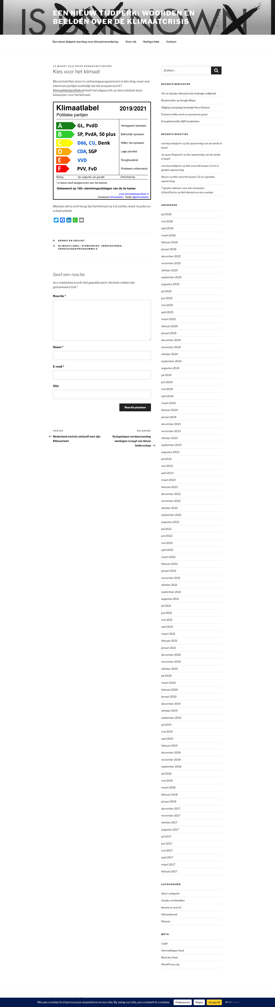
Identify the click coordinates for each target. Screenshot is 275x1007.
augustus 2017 (170, 829)
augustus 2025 (170, 284)
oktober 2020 (169, 668)
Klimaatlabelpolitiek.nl (68, 90)
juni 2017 (166, 843)
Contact (171, 41)
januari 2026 (168, 249)
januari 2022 (168, 570)
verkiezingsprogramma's (78, 249)
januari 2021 (168, 647)
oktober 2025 (169, 270)
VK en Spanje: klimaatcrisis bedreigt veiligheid (188, 93)
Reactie (59, 296)
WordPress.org (170, 964)
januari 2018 (168, 801)
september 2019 (171, 717)
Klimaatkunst (169, 914)
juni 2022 (166, 535)
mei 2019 (167, 731)
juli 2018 (166, 773)
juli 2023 (166, 458)
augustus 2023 (170, 452)
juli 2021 (166, 605)
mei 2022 (167, 542)
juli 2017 (166, 836)
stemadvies (91, 246)
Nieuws (165, 921)
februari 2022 (169, 563)
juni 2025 (166, 298)
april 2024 (167, 396)
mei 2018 (167, 780)
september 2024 (171, 361)
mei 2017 (166, 850)
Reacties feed (169, 957)
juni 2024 (166, 382)
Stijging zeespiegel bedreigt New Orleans (185, 107)
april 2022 (167, 549)
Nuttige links (151, 41)
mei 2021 (166, 619)
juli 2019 (166, 724)
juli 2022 (166, 528)
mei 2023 (167, 465)
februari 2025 (169, 326)
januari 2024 (168, 417)
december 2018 (171, 752)
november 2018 (171, 759)
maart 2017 (168, 864)
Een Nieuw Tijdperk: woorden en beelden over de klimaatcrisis (124, 17)
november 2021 (170, 577)
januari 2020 (169, 696)
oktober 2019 (169, 710)
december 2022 (171, 493)
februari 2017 (169, 871)
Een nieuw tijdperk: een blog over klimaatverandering (85, 41)
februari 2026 (169, 242)
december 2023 (171, 424)
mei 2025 (167, 305)
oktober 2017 (169, 822)
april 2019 (167, 738)
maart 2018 (168, 787)
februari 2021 (169, 640)
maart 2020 (168, 682)
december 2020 (171, 654)
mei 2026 (167, 221)
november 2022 (171, 500)
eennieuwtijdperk (98, 66)
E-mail (58, 366)
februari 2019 (169, 745)
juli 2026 (166, 214)
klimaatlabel (69, 246)
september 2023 (171, 444)
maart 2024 (168, 403)
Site (56, 386)
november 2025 (171, 263)
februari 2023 (169, 487)
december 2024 (171, 340)
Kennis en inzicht (71, 240)
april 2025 (167, 312)
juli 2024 (166, 375)
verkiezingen (111, 246)
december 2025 (171, 256)
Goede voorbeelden (173, 900)
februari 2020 (169, 689)
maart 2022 (168, 556)
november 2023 (171, 431)
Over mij (131, 41)
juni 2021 (166, 612)
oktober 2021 (169, 584)
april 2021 (167, 626)
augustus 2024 (170, 368)
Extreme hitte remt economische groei (184, 114)
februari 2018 (169, 794)
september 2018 (171, 766)
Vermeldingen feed (172, 950)
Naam (58, 347)
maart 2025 (168, 319)
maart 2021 (168, 633)
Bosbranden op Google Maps (178, 100)
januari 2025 (168, 333)
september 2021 (171, 591)
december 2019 (171, 703)
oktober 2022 (169, 507)
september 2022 (171, 514)
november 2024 (171, 347)
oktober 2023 (169, 438)
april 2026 (167, 228)
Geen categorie (170, 893)
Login (164, 943)
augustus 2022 (170, 522)
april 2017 (167, 857)
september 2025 (171, 277)
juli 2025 (166, 291)
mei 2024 (167, 389)
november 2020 (171, 661)
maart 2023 (168, 479)
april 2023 (167, 473)
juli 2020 (166, 675)
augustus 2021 (170, 598)
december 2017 (170, 808)
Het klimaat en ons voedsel (197, 192)
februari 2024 (169, 410)
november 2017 (170, 815)
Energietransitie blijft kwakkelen (180, 121)
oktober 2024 (169, 354)
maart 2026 (168, 235)
